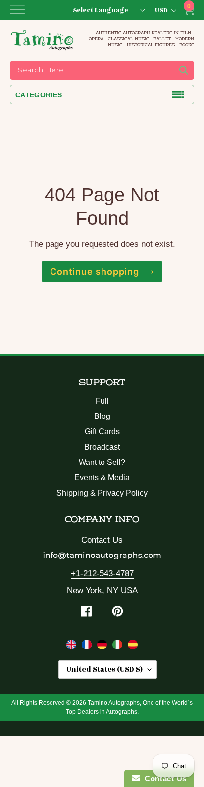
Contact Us (102, 540)
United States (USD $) (104, 669)
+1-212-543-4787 (102, 573)
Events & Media (102, 477)
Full (102, 401)
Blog (102, 416)
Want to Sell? (102, 462)
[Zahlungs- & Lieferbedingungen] (103, 646)
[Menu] (17, 10)
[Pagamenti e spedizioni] (118, 646)
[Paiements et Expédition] (88, 646)
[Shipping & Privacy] (72, 646)
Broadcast (102, 447)
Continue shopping (94, 271)
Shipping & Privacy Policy (102, 493)
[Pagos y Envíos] (132, 646)
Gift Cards (102, 431)
